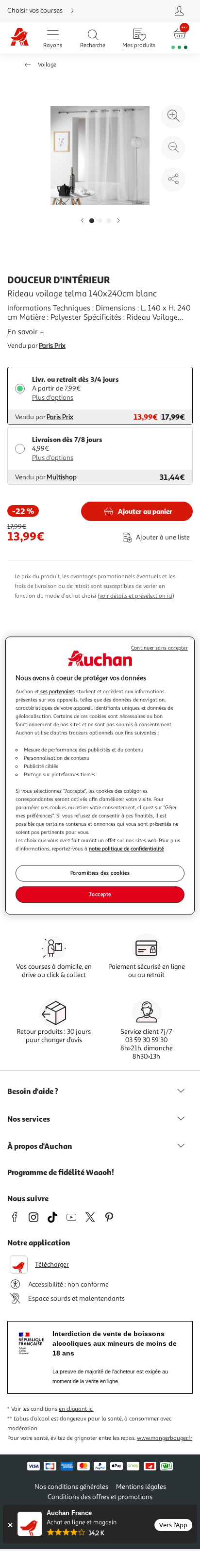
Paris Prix (52, 346)
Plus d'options (52, 397)
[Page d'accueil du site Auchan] (20, 37)
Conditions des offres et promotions (100, 1497)
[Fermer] (10, 1525)
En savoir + (25, 332)
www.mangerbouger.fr (164, 1438)
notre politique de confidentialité (126, 848)
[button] (82, 221)
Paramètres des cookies (100, 873)
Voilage (47, 64)
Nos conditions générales (71, 1487)
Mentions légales (141, 1487)
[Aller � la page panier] (179, 37)
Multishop (62, 477)
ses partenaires (57, 691)
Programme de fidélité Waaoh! (60, 1172)
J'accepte (100, 894)
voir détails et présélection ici (136, 596)
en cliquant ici (76, 1409)
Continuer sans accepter (159, 648)
